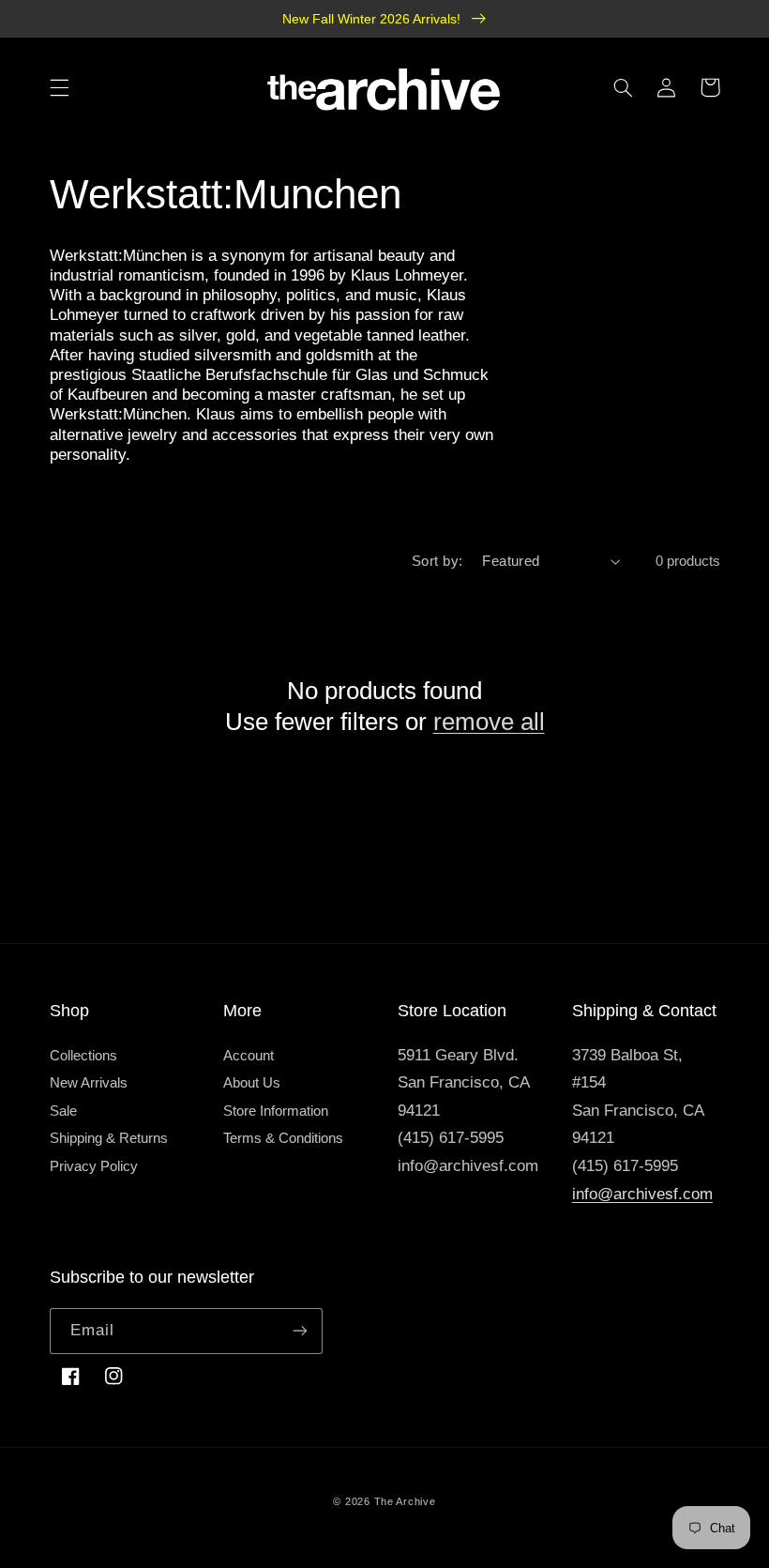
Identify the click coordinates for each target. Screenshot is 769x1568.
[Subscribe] (300, 1331)
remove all (489, 722)
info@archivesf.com (642, 1194)
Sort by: (437, 561)
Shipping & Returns (109, 1138)
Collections (83, 1055)
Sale (63, 1111)
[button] (59, 87)
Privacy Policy (94, 1166)
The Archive (405, 1501)
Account (248, 1055)
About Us (251, 1082)
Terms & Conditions (283, 1138)
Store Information (275, 1111)
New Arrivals (89, 1082)
